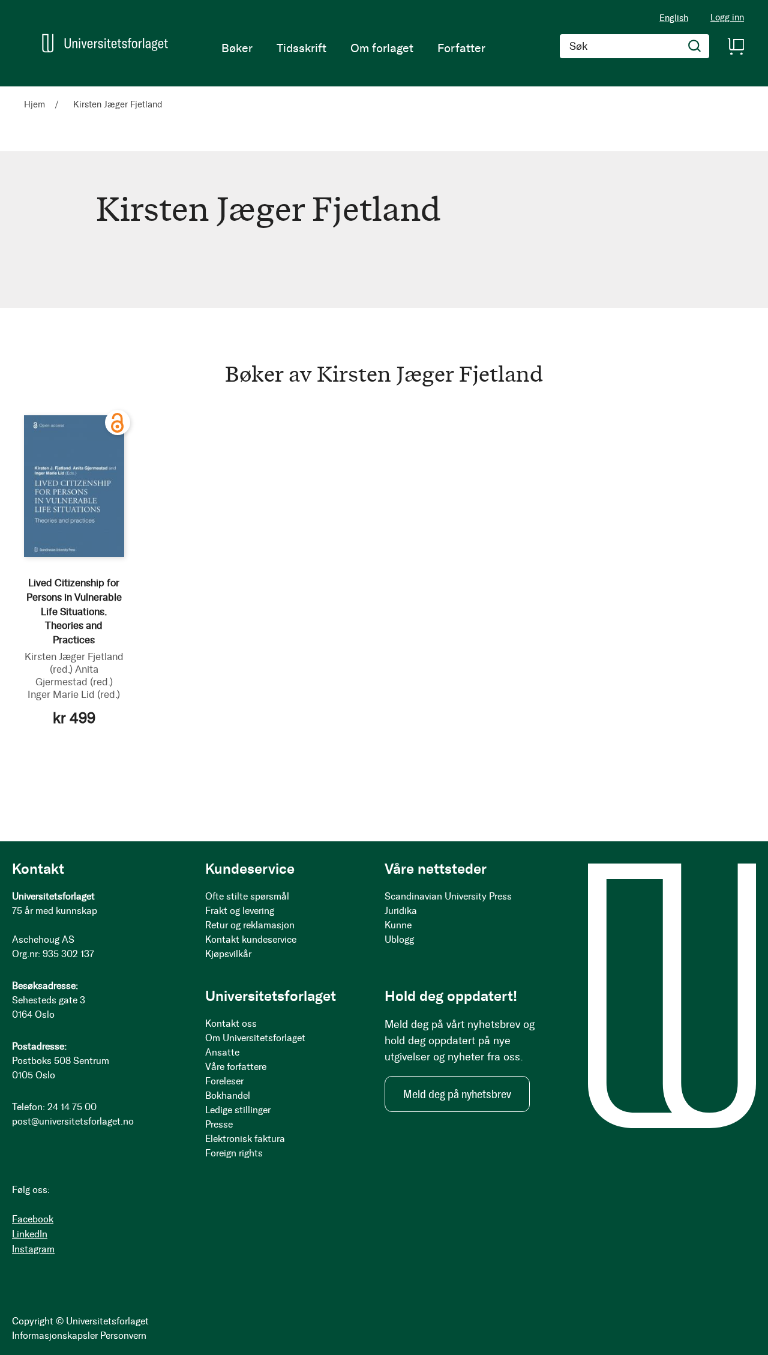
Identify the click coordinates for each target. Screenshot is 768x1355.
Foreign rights (234, 1153)
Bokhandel (227, 1095)
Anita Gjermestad (74, 675)
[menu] (353, 48)
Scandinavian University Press (448, 896)
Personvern (123, 1335)
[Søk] (695, 46)
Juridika (401, 910)
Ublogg (399, 939)
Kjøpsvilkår (228, 954)
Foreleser (224, 1081)
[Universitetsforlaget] (105, 43)
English (673, 18)
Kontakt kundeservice (250, 939)
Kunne (398, 925)
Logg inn (727, 17)
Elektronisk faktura (245, 1138)
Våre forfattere (235, 1066)
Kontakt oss (231, 1023)
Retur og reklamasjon (250, 925)
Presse (219, 1124)
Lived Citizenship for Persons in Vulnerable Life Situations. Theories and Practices (74, 611)
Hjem (35, 104)
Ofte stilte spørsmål (247, 896)
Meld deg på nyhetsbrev (457, 1094)
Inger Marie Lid (74, 694)
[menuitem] (237, 48)
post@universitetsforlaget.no (73, 1121)
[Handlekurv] (735, 46)
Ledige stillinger (238, 1110)
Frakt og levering (239, 910)
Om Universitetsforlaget (255, 1038)
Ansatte (222, 1052)
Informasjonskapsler (55, 1335)
